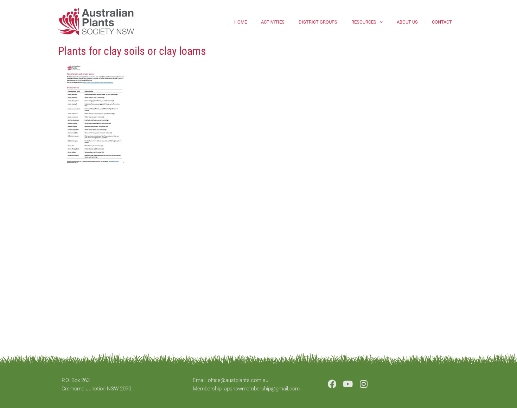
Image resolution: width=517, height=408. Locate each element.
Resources (363, 22)
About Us (407, 22)
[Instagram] (364, 384)
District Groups (318, 22)
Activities (273, 22)
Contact (442, 22)
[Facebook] (332, 384)
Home (240, 22)
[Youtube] (348, 384)
